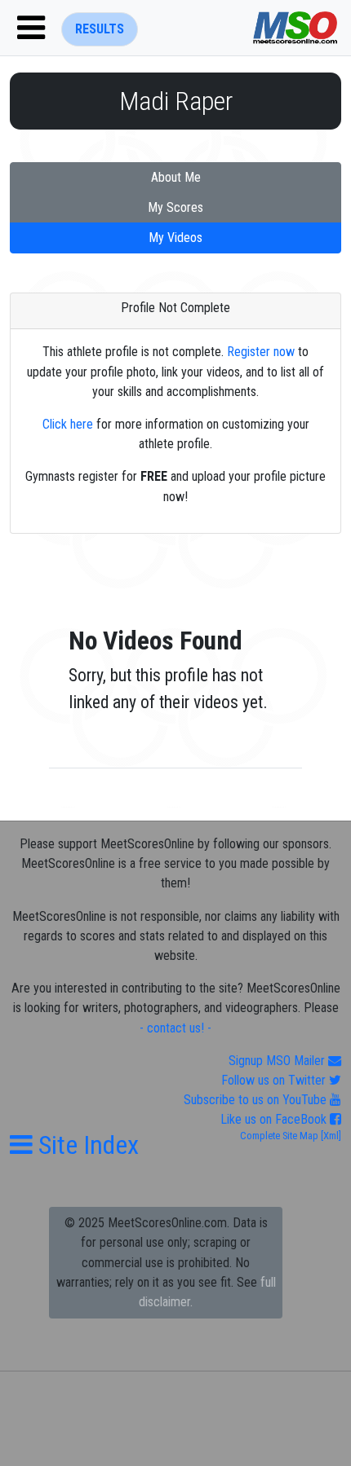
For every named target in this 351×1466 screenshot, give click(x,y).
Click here (67, 424)
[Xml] (329, 1135)
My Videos (175, 237)
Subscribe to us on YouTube (257, 1099)
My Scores (175, 207)
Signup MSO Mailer (278, 1060)
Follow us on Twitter (275, 1080)
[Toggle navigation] (31, 27)
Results (99, 29)
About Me (176, 177)
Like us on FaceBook (275, 1119)
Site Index (86, 1144)
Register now (261, 351)
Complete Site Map (279, 1135)
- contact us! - (175, 1028)
